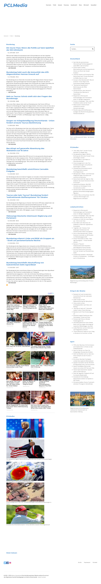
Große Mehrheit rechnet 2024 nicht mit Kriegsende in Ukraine (83, 328)
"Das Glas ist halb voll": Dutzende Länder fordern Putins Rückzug (82, 309)
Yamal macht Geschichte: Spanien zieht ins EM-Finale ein (82, 370)
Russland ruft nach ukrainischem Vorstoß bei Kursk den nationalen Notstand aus (82, 296)
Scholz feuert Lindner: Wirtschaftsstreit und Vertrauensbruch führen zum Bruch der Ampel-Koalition (83, 70)
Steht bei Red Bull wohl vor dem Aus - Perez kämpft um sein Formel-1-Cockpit (83, 355)
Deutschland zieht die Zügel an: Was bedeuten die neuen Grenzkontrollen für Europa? (83, 180)
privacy (44, 577)
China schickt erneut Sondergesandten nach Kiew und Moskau (82, 304)
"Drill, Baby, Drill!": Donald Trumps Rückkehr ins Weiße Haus (22, 438)
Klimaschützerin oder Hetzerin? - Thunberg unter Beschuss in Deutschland (82, 92)
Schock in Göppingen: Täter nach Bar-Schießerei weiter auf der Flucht (83, 102)
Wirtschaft (86, 5)
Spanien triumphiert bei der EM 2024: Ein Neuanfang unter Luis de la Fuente (83, 363)
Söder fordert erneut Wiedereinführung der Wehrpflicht (82, 300)
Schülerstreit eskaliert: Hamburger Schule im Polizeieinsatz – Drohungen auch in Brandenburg (83, 256)
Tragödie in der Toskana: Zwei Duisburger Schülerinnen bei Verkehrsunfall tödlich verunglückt (83, 229)
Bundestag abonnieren (7, 285)
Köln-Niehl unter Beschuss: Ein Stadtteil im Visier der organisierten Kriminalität (83, 224)
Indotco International (16, 575)
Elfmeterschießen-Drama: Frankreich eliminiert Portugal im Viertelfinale (83, 383)
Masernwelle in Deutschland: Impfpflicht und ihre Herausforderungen (81, 106)
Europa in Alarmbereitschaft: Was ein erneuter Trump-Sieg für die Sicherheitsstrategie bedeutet (83, 81)
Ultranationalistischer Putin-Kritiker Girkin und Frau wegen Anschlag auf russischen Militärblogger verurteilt (83, 324)
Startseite (48, 5)
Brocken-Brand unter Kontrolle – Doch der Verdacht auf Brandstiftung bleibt (83, 251)
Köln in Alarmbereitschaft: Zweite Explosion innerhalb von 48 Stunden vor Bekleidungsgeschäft (83, 235)
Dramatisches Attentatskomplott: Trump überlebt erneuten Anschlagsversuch (28, 524)
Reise (80, 5)
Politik (54, 5)
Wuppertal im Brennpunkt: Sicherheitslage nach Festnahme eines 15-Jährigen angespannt (82, 97)
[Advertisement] (50, 21)
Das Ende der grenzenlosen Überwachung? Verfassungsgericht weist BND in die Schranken (83, 63)
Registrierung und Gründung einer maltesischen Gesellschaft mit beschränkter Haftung (79, 409)
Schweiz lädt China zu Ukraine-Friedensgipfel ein (81, 320)
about (39, 577)
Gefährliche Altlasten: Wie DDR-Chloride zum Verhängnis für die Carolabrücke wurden (82, 186)
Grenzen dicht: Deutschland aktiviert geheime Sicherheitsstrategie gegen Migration (83, 191)
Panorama (66, 5)
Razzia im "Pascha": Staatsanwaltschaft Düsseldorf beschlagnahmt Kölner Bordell (82, 245)
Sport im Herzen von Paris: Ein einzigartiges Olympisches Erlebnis (83, 351)
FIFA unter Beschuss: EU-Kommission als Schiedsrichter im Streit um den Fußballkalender (83, 346)
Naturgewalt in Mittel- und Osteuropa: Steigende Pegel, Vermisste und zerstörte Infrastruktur (83, 175)
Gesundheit (93, 5)
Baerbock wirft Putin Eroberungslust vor (83, 313)
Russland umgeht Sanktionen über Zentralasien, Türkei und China (82, 316)
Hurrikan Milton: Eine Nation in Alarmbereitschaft (20, 481)
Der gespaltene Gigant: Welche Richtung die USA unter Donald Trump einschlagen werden (29, 460)
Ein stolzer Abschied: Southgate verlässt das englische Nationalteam (83, 360)
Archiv (80, 562)
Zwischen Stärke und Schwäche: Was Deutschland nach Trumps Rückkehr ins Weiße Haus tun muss (83, 76)
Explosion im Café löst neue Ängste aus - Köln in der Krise (83, 220)
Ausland (60, 5)
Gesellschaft (74, 5)
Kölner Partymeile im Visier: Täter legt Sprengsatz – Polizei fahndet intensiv (82, 240)
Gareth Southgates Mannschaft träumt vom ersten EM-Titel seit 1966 (83, 367)
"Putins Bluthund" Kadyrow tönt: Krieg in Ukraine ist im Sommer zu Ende (83, 332)
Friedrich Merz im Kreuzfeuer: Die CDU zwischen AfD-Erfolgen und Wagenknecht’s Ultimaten (83, 196)
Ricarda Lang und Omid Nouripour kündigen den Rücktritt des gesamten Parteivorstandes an (83, 111)
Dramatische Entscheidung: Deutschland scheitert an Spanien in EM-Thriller (83, 378)
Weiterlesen (12, 68)
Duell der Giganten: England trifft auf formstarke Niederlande (83, 374)
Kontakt (95, 562)
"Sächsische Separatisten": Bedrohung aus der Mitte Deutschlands (80, 86)
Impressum (87, 562)
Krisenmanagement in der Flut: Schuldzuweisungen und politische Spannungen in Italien (28, 503)
